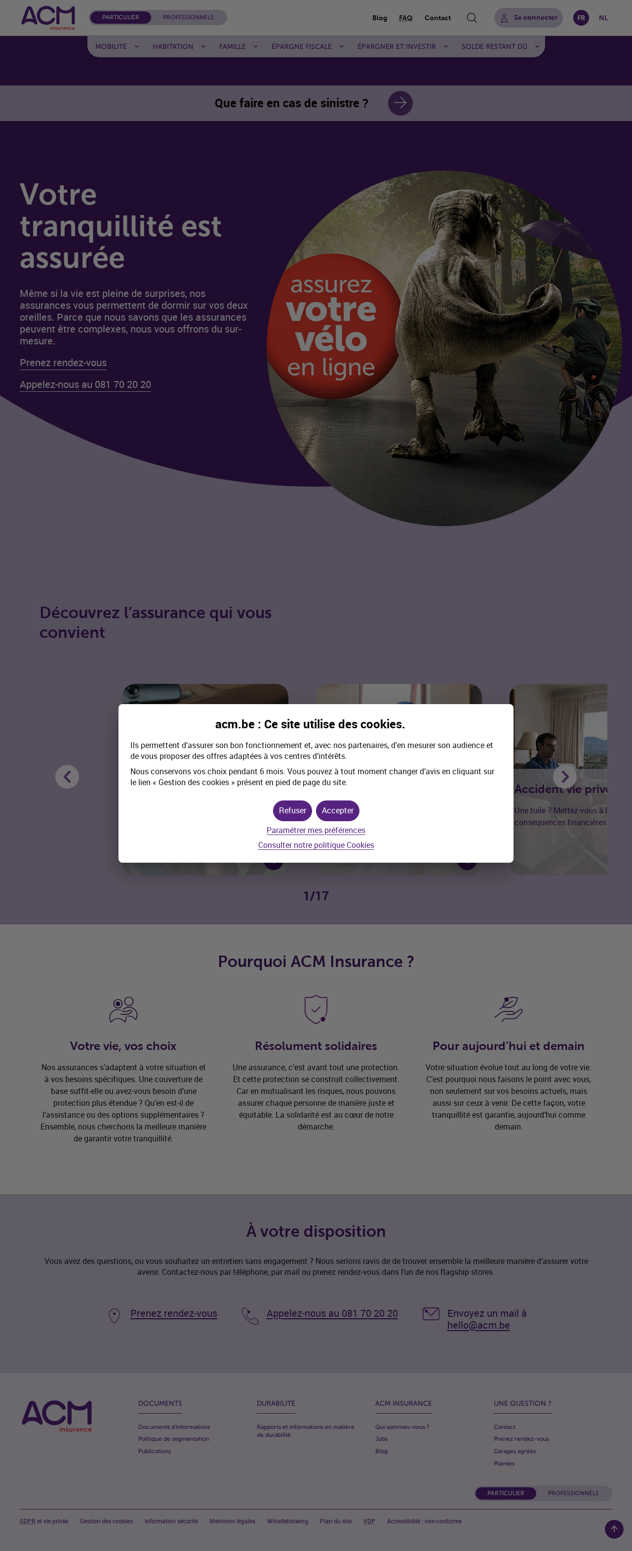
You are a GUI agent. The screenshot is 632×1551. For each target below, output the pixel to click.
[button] (337, 810)
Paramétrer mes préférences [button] (316, 830)
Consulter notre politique (316, 845)
